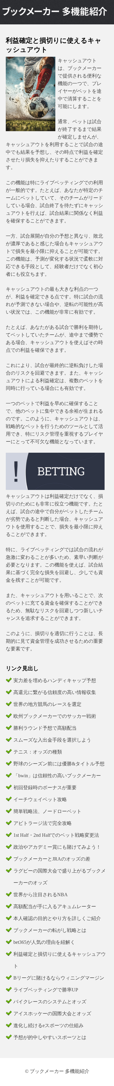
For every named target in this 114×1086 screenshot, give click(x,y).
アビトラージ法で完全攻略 (42, 823)
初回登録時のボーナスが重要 (45, 787)
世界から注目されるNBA (40, 894)
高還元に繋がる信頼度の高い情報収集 (54, 692)
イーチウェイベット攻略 (40, 799)
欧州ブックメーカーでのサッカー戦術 (54, 716)
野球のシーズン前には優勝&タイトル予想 (59, 763)
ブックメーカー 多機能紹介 (59, 1071)
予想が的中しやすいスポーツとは (49, 1037)
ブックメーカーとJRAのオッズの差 (51, 858)
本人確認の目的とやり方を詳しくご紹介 (57, 918)
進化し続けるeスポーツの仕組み (48, 1025)
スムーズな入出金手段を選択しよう (52, 740)
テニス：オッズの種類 (37, 751)
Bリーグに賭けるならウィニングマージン (58, 977)
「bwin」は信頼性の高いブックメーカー (57, 775)
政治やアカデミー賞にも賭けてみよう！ (57, 847)
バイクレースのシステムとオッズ (49, 1001)
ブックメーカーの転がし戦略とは (49, 930)
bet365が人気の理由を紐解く (44, 942)
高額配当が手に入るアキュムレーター (54, 906)
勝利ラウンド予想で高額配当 (45, 728)
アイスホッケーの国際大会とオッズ (52, 1013)
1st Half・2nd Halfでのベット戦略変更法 (56, 835)
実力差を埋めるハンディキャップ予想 (54, 680)
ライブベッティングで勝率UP (45, 989)
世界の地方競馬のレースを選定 (47, 704)
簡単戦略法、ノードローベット (47, 811)
